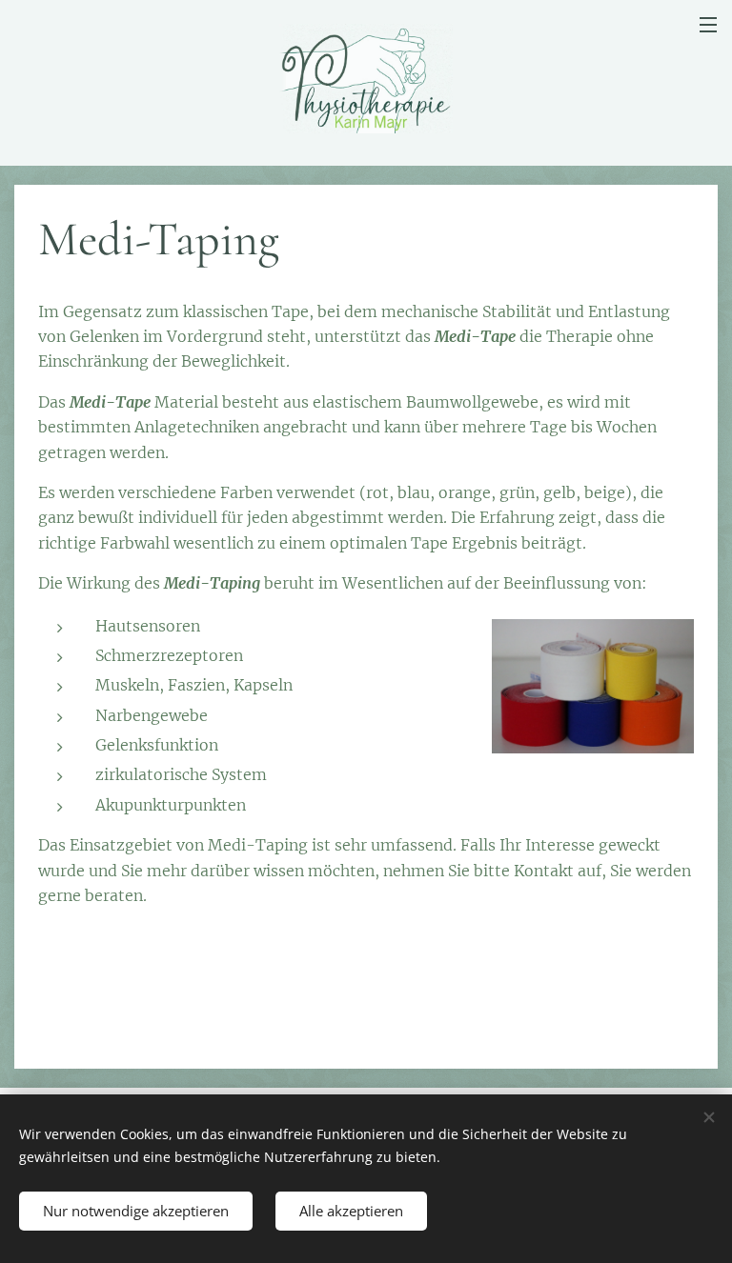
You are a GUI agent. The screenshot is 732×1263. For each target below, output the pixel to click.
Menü (708, 24)
